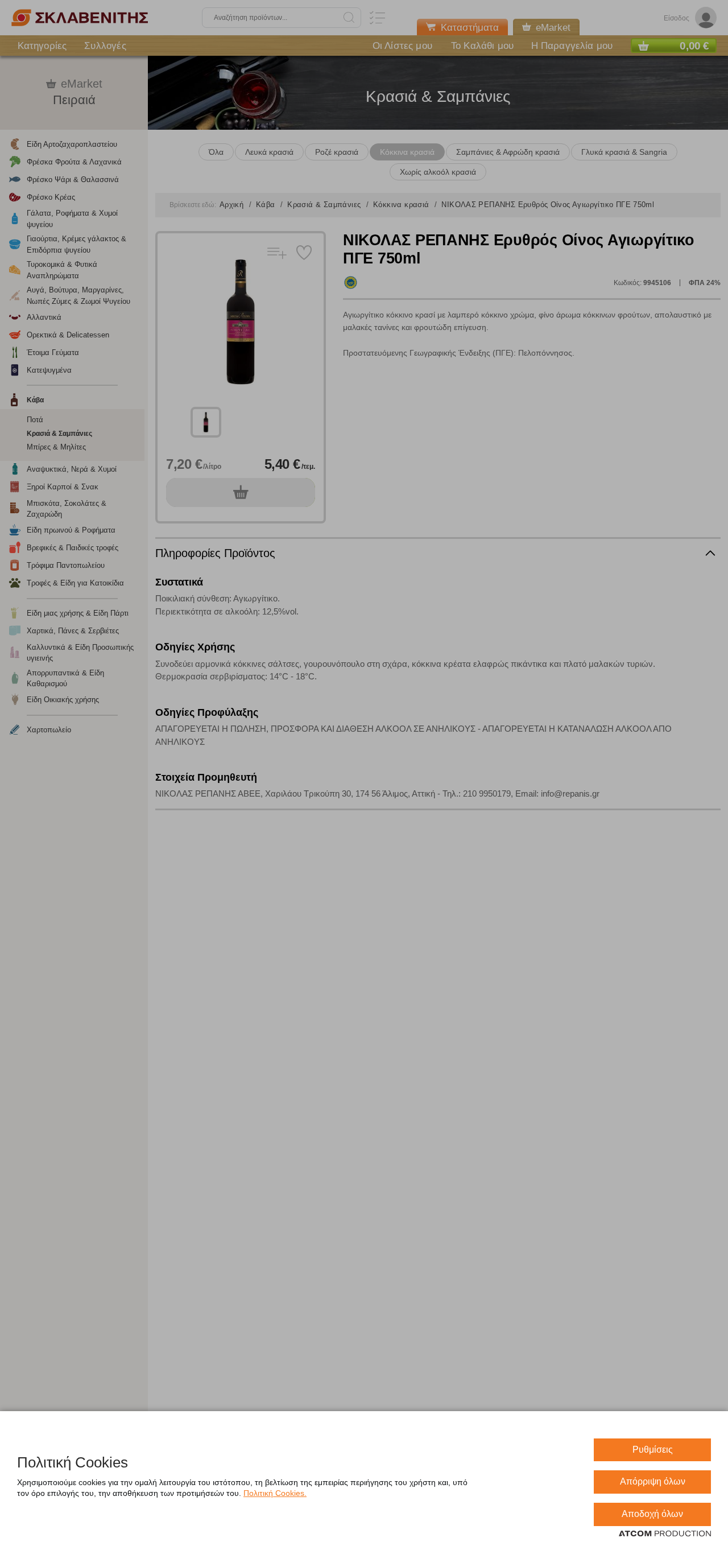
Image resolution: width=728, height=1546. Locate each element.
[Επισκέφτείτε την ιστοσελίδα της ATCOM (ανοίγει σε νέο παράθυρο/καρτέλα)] (665, 1534)
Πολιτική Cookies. (275, 1493)
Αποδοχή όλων (652, 1514)
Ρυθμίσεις (652, 1449)
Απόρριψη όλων (652, 1481)
